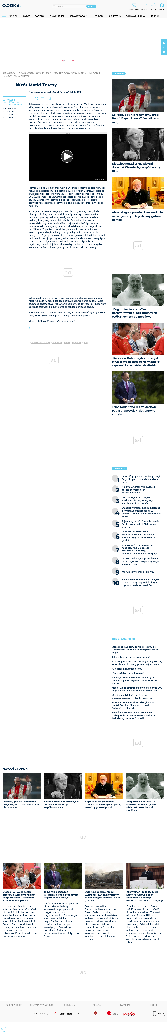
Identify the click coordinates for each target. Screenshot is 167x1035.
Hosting (153, 1005)
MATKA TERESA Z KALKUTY (40, 343)
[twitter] (163, 47)
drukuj (43, 98)
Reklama (97, 1005)
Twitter (37, 98)
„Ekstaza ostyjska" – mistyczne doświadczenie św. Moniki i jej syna (132, 696)
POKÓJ (85, 343)
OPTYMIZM (76, 343)
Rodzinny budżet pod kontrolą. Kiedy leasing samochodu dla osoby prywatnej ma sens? (137, 663)
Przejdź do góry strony (3, 1029)
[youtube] (163, 51)
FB (31, 98)
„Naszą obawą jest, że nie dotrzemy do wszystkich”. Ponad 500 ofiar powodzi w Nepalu (135, 649)
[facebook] (163, 43)
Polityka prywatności (41, 1005)
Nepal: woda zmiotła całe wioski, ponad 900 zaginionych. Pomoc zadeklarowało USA (137, 689)
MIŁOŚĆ (67, 343)
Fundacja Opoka (13, 1005)
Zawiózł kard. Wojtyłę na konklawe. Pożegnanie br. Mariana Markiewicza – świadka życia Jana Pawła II (133, 715)
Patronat (125, 1005)
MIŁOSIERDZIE (56, 343)
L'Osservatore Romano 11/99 (15, 103)
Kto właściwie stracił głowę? (128, 673)
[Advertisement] (83, 41)
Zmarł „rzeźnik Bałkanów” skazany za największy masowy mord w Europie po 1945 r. (134, 680)
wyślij (49, 98)
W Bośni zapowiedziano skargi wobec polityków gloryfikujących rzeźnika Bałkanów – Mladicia (133, 705)
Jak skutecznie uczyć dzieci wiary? (131, 656)
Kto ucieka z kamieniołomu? (127, 668)
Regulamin (69, 1005)
